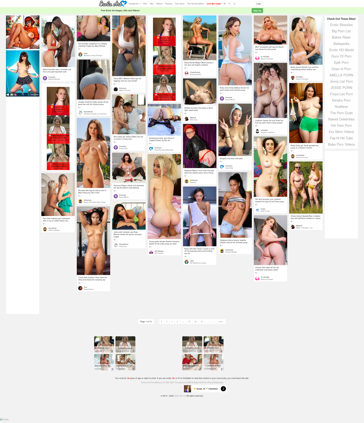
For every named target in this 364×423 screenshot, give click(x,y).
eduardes (264, 130)
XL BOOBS (265, 56)
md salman (300, 155)
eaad (85, 53)
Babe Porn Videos (341, 144)
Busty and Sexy (302, 157)
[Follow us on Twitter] (224, 3)
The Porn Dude (341, 112)
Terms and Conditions (151, 382)
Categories (134, 3)
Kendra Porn (341, 100)
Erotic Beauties (341, 24)
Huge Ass (122, 246)
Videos (159, 3)
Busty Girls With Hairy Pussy (95, 202)
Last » (221, 321)
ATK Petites (159, 253)
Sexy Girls (229, 168)
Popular (168, 3)
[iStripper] (22, 73)
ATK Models (159, 251)
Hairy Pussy (265, 211)
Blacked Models (54, 79)
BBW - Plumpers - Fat (304, 228)
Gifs (151, 3)
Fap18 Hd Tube (341, 137)
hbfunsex (122, 88)
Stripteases (218, 382)
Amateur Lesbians (267, 132)
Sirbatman (88, 200)
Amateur (193, 182)
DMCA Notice (193, 382)
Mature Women (125, 90)
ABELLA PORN (341, 74)
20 (195, 321)
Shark (263, 209)
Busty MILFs (230, 99)
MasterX (193, 117)
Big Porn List (341, 30)
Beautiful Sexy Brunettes (164, 150)
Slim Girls (193, 120)
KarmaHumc (88, 111)
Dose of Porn (341, 68)
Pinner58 (51, 77)
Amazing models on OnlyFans (95, 114)
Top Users (179, 3)
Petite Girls (123, 148)
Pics (145, 3)
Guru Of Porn (341, 55)
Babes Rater (341, 37)
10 (189, 321)
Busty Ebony (89, 289)
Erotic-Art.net (180, 395)
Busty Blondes (195, 74)
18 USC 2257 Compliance (174, 382)
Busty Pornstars (267, 59)
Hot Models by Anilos (198, 263)
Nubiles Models (231, 252)
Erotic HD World (341, 49)
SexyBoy (299, 77)
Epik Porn (341, 62)
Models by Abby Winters (93, 55)
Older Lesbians (54, 230)
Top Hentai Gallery (195, 3)
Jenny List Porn (341, 81)
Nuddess (341, 106)
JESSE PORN (341, 87)
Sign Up (257, 10)
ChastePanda (195, 72)
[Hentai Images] (22, 32)
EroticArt (228, 166)
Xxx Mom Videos (341, 131)
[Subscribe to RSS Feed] (229, 3)
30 (202, 321)
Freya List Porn (341, 93)
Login (258, 3)
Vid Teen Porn (341, 125)
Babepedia (341, 43)
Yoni (85, 287)
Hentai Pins (206, 382)
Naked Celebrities (341, 118)
